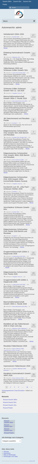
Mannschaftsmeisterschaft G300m (19, 101)
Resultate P (14, 123)
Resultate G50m (15, 36)
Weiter (6, 48)
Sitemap (6, 451)
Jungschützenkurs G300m (9, 350)
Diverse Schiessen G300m (18, 159)
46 (27, 387)
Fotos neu (20, 93)
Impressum (7, 453)
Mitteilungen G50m (16, 57)
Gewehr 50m (15, 72)
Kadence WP (32, 461)
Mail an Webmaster (10, 455)
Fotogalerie (14, 93)
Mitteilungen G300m (16, 328)
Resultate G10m (15, 137)
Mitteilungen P (24, 328)
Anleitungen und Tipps (11, 456)
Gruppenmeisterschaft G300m (18, 256)
